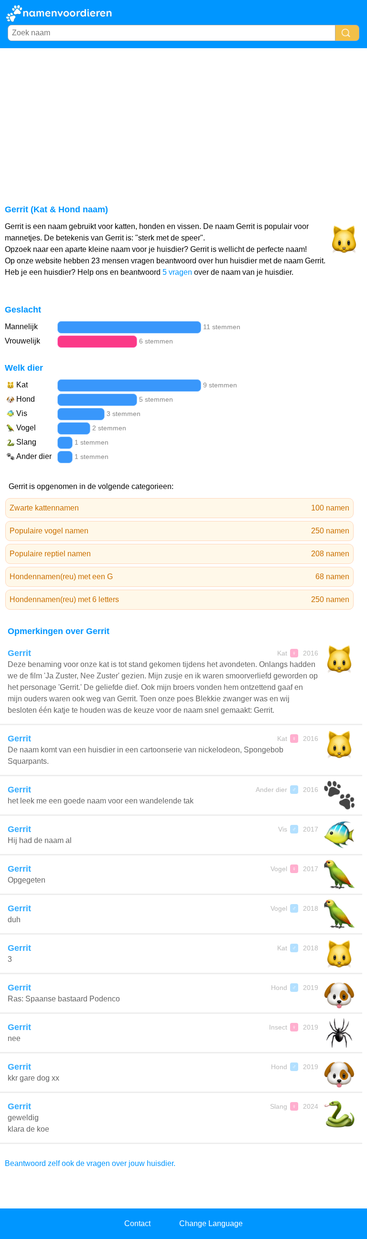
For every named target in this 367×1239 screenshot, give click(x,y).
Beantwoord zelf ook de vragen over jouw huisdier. (90, 1163)
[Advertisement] (183, 120)
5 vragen (177, 272)
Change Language (211, 1223)
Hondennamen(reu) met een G (179, 577)
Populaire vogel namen (179, 531)
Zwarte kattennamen (179, 508)
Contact (137, 1223)
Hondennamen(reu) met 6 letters (179, 599)
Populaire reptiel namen (179, 554)
